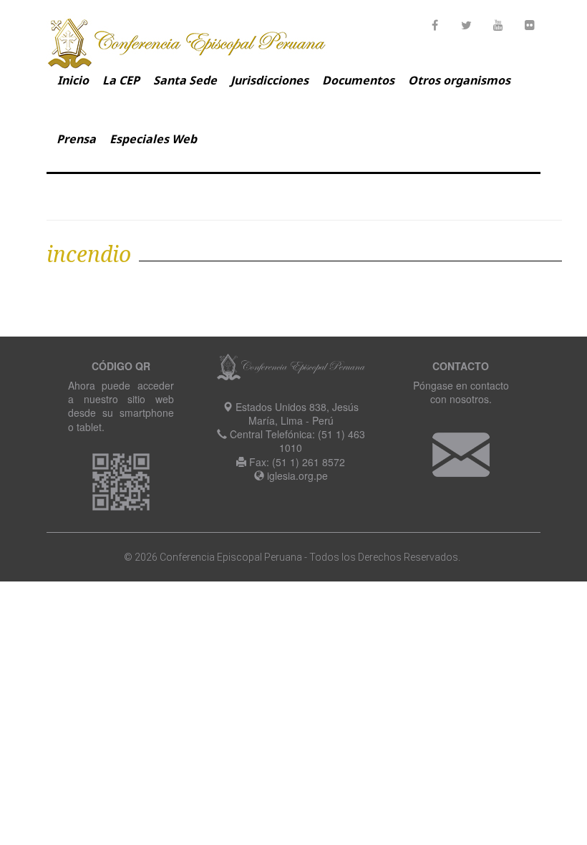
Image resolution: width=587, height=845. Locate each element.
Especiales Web (153, 139)
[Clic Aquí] (461, 452)
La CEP (121, 80)
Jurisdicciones (270, 80)
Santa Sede (185, 80)
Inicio (73, 80)
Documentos (358, 80)
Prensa (76, 139)
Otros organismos (459, 80)
